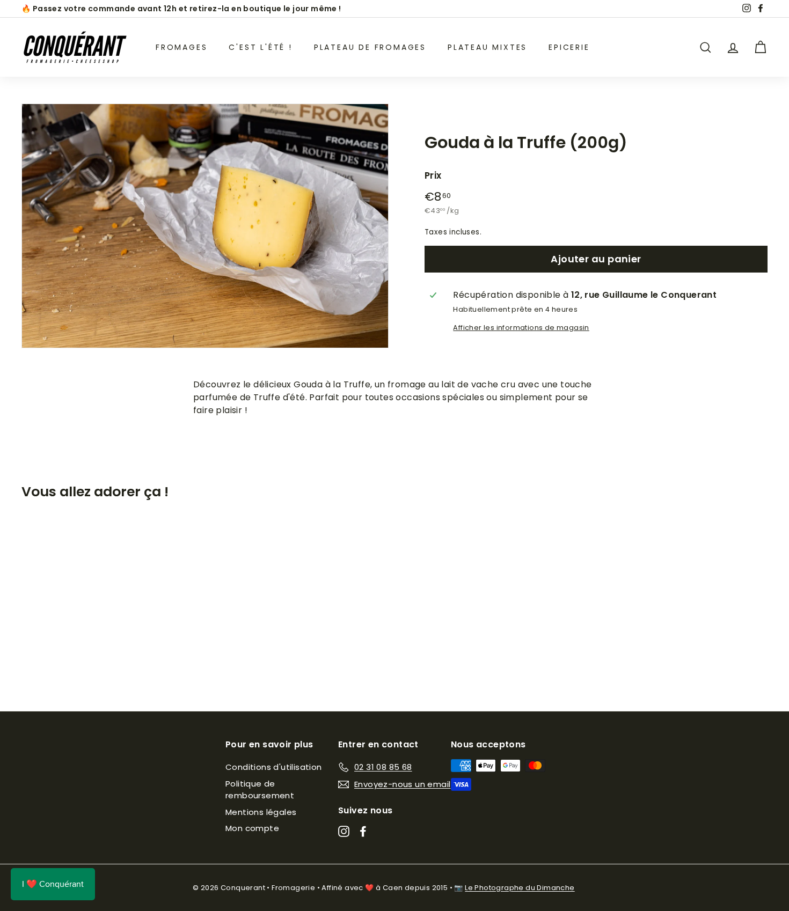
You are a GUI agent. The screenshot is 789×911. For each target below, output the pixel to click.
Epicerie (569, 47)
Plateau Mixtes (487, 47)
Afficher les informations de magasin (521, 327)
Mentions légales (260, 812)
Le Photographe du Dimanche (519, 888)
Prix (433, 175)
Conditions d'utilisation (273, 767)
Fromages (181, 47)
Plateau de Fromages (370, 47)
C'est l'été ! (260, 47)
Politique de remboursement (259, 790)
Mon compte (252, 828)
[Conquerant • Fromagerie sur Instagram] (343, 831)
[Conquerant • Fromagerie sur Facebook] (363, 831)
